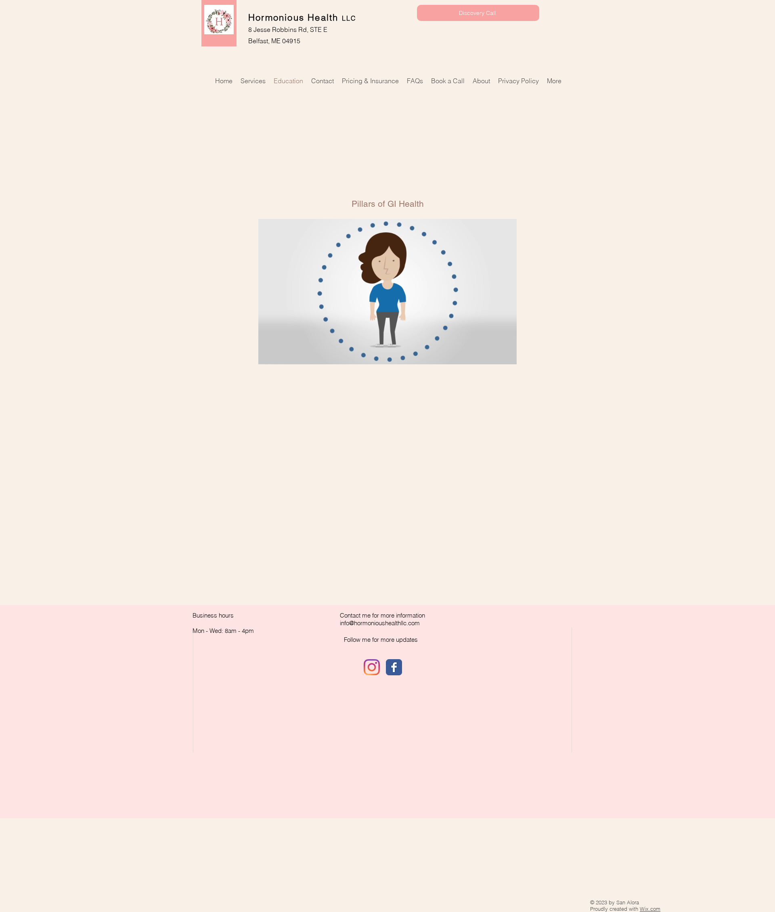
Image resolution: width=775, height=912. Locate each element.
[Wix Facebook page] (394, 667)
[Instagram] (372, 667)
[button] (387, 355)
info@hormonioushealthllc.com (380, 623)
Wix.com (650, 909)
